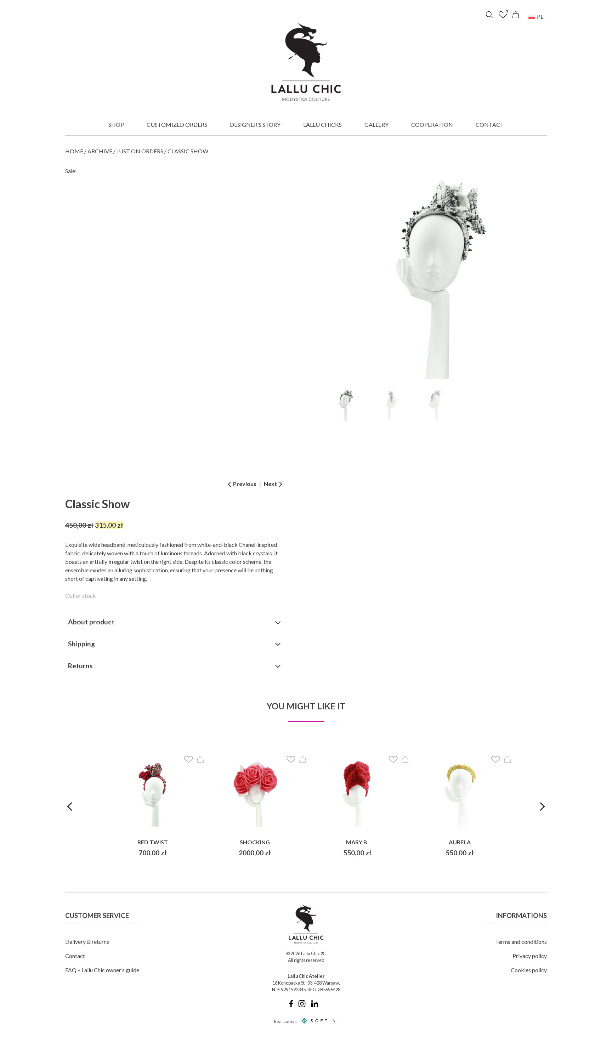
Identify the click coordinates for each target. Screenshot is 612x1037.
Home (74, 151)
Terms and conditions (521, 941)
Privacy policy (529, 955)
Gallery (376, 124)
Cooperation (432, 124)
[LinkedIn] (314, 1005)
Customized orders (177, 124)
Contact (490, 124)
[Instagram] (302, 1005)
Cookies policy (529, 970)
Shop (116, 124)
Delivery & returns (87, 941)
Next (271, 483)
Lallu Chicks (322, 124)
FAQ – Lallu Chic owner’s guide (102, 970)
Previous (244, 483)
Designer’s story (255, 124)
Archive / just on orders (125, 151)
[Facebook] (291, 1005)
